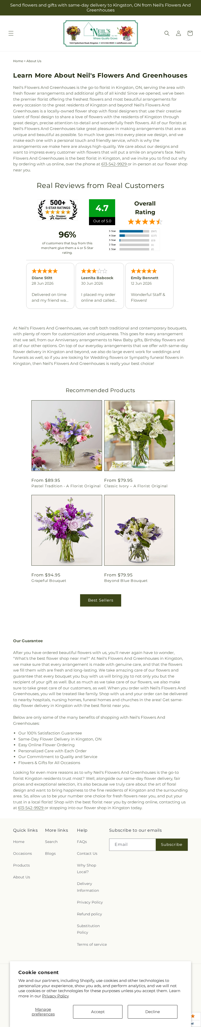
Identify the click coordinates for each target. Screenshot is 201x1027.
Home (18, 61)
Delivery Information (88, 887)
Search (51, 841)
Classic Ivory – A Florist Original (136, 486)
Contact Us (87, 853)
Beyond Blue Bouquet (126, 580)
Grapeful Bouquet (48, 580)
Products (21, 865)
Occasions (22, 853)
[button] (11, 33)
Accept (98, 1011)
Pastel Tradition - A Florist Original (65, 486)
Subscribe (171, 844)
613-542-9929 (114, 163)
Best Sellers (100, 600)
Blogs (50, 853)
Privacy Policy (55, 995)
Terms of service (92, 944)
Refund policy (89, 914)
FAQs (82, 841)
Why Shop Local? (86, 868)
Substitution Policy (88, 929)
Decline (152, 1011)
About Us (21, 877)
